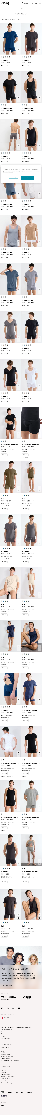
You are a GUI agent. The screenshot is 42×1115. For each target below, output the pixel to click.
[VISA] (10, 1092)
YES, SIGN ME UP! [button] (7, 985)
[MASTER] (17, 1092)
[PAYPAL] (29, 1092)
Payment (4, 1070)
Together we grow (7, 1056)
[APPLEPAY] (2, 1092)
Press (3, 1036)
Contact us (5, 1047)
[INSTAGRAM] (8, 1008)
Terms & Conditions (7, 1076)
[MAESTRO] (22, 1092)
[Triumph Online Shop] (8, 997)
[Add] (18, 49)
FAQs (3, 1052)
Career (3, 1032)
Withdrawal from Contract (10, 1060)
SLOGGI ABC (5, 1054)
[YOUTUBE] (13, 1008)
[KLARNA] (4, 1096)
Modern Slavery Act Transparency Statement (16, 1027)
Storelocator (5, 1034)
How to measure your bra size (11, 1050)
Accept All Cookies (27, 178)
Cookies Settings (7, 1083)
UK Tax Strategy (6, 1029)
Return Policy (5, 1074)
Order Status (5, 1058)
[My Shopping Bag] (36, 3)
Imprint (3, 1081)
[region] (21, 174)
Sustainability (5, 1038)
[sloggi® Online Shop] (6, 3)
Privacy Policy (5, 1078)
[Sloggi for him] (5, 999)
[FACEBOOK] (2, 1008)
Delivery (4, 1072)
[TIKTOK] (19, 1008)
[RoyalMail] (2, 1105)
